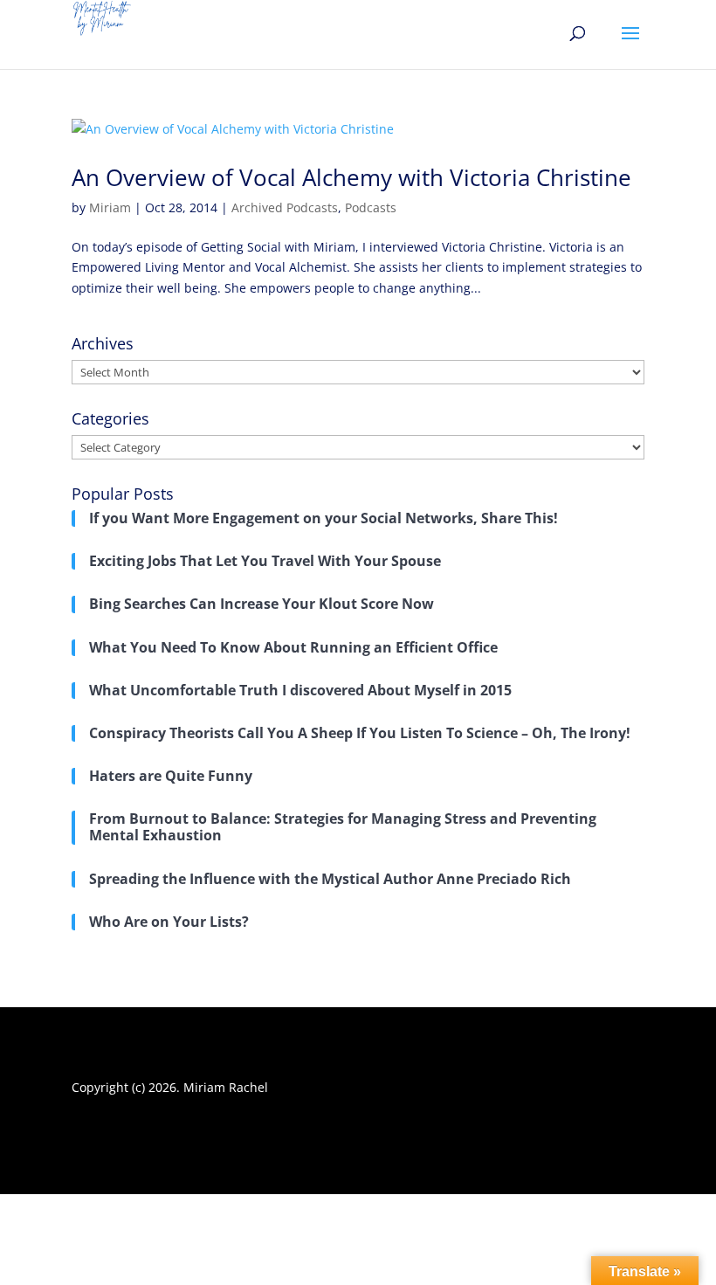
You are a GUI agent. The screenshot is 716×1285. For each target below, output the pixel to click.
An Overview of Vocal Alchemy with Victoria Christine (351, 177)
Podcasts (370, 207)
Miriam (110, 207)
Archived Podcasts (284, 207)
